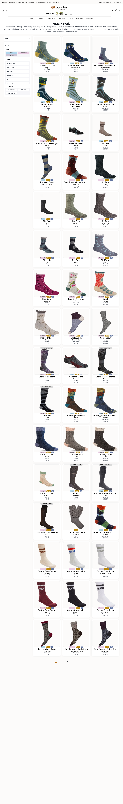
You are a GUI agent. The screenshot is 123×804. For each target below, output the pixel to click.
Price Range (9, 86)
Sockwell (76, 147)
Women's (24, 52)
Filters (7, 46)
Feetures (10, 71)
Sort (6, 39)
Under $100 (11, 93)
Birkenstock (11, 63)
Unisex (11, 55)
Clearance (11, 90)
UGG (76, 536)
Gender (7, 50)
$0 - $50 (23, 90)
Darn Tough (11, 67)
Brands (7, 59)
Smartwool (10, 80)
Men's (11, 52)
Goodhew (10, 76)
